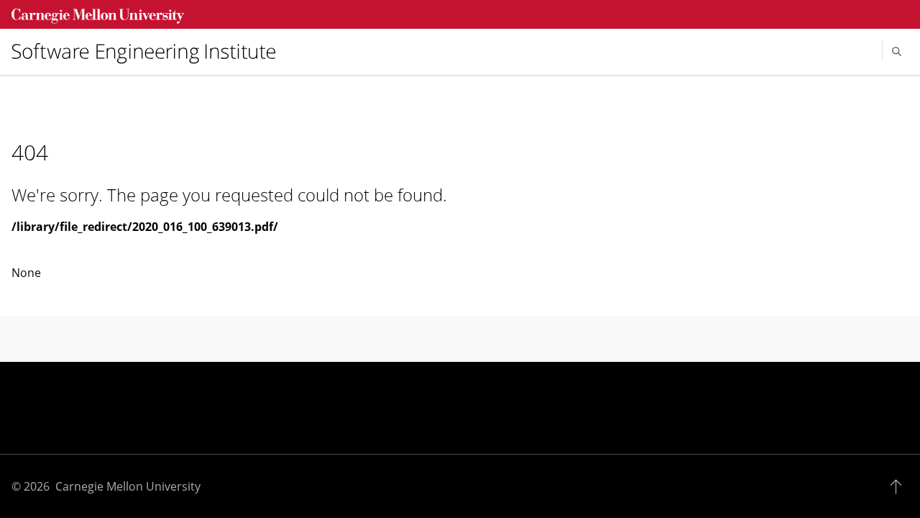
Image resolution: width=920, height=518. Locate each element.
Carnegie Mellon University (128, 486)
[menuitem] (150, 51)
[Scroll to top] (899, 486)
